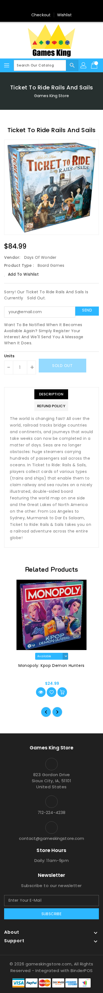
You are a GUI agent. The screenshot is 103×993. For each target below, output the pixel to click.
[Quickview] (41, 692)
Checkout (41, 15)
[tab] (51, 394)
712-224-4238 (51, 812)
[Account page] (83, 65)
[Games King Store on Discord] (62, 6)
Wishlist (64, 15)
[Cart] (94, 65)
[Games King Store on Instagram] (52, 6)
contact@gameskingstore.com (51, 838)
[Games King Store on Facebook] (41, 6)
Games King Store (51, 95)
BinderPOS (82, 970)
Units (9, 356)
